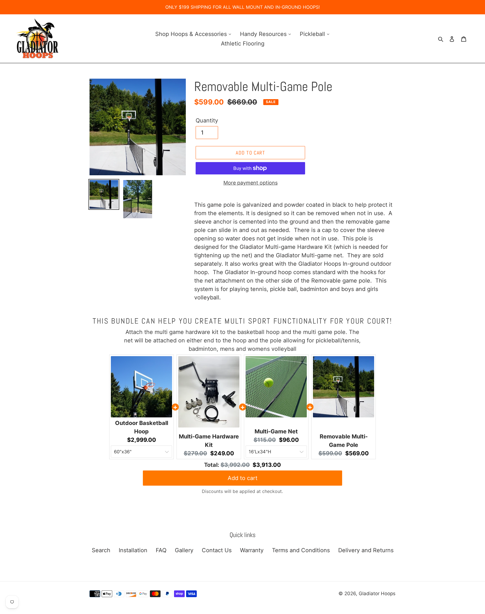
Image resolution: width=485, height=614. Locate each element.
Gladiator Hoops (377, 593)
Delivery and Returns (366, 550)
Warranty (252, 550)
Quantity (207, 120)
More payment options (250, 183)
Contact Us (217, 550)
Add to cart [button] (242, 478)
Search (101, 550)
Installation (133, 550)
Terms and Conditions (301, 550)
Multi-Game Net (276, 431)
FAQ (161, 550)
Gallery (184, 550)
